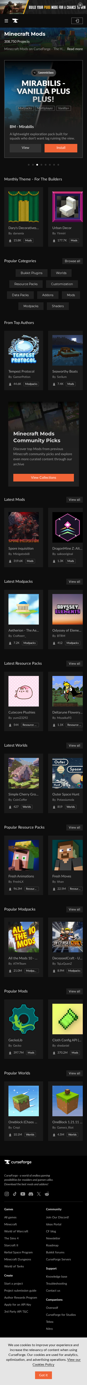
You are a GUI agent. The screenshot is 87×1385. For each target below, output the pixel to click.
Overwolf (52, 1307)
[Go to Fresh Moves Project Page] (67, 865)
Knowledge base (56, 1276)
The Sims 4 (11, 1238)
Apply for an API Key (17, 1304)
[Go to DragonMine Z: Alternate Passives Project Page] (67, 537)
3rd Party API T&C (16, 1311)
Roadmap (52, 1245)
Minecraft (10, 1224)
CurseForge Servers (58, 1259)
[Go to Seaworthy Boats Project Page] (67, 360)
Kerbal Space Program (18, 1252)
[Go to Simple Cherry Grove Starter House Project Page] (23, 783)
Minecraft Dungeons (17, 1259)
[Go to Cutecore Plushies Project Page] (23, 701)
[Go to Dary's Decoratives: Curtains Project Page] (23, 217)
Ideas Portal (53, 1224)
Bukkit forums (55, 1252)
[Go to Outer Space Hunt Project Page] (67, 783)
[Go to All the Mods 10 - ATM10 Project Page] (23, 947)
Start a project (13, 1283)
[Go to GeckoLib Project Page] (23, 1029)
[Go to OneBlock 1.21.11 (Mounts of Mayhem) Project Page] (67, 1111)
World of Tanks (14, 1266)
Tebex (49, 1321)
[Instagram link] (6, 1193)
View (25, 147)
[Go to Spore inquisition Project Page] (23, 537)
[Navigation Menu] (6, 21)
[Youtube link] (22, 1193)
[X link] (38, 1193)
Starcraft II (11, 1245)
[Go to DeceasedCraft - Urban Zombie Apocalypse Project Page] (67, 947)
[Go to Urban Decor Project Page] (67, 217)
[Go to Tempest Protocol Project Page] (23, 360)
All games (10, 1217)
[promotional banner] (43, 7)
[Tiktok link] (14, 1193)
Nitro (49, 1328)
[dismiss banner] (80, 5)
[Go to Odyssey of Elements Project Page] (67, 619)
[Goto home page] (15, 20)
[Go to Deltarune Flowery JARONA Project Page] (67, 701)
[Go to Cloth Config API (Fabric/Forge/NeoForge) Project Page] (67, 1029)
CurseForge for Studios (61, 1314)
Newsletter (53, 1238)
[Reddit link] (46, 1193)
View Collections (43, 477)
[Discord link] (30, 1193)
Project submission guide (20, 1290)
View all (74, 500)
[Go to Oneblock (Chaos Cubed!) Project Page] (23, 1111)
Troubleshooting (56, 1283)
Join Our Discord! (57, 1217)
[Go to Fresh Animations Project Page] (23, 865)
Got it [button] (43, 1375)
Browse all (72, 261)
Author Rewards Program (20, 1297)
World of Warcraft (16, 1231)
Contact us (53, 1290)
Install (61, 147)
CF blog (51, 1231)
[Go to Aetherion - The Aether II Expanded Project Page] (23, 619)
